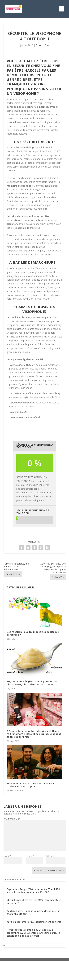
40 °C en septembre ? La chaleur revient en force (34, 921)
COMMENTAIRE (12, 819)
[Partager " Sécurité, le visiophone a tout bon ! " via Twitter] (28, 547)
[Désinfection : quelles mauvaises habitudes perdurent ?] (34, 610)
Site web (50, 856)
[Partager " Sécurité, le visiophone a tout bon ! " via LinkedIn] (47, 547)
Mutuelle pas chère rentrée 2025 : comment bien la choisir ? (34, 901)
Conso (39, 45)
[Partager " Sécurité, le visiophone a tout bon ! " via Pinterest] (41, 547)
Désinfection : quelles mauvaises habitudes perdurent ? (33, 633)
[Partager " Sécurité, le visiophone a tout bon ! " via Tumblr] (34, 547)
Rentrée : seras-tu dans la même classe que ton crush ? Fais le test (33, 912)
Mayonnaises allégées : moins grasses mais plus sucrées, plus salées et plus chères (33, 683)
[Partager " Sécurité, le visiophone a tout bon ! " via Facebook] (21, 547)
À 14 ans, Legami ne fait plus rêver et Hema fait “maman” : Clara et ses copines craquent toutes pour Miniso (34, 733)
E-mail (30, 856)
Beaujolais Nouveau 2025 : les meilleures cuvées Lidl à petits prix (31, 785)
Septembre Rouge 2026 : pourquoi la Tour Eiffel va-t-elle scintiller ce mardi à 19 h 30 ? (33, 891)
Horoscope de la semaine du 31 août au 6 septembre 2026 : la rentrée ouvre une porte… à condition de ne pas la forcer (33, 932)
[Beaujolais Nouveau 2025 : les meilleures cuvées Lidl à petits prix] (34, 762)
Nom (7, 856)
